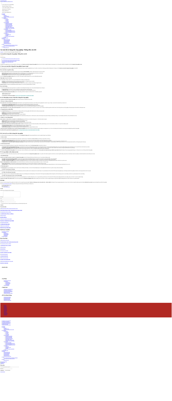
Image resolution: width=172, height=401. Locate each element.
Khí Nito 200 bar (3, 217)
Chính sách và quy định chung (8, 289)
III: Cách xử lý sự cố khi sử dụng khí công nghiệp (9, 61)
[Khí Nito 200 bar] (3, 215)
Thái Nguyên (6, 313)
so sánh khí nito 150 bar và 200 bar (6, 213)
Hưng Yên (5, 309)
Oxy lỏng (7, 333)
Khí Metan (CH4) (8, 34)
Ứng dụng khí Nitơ (6, 41)
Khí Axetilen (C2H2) (9, 26)
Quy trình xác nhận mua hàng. (8, 290)
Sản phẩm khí (4, 17)
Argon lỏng (7, 21)
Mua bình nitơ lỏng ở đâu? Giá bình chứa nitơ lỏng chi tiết (11, 210)
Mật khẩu (2, 368)
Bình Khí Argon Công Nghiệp (10, 28)
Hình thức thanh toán (7, 292)
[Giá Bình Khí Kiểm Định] (4, 222)
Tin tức (3, 44)
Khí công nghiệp (6, 22)
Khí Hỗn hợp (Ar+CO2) (9, 25)
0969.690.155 (7, 272)
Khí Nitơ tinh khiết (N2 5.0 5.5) (10, 30)
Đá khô (5, 37)
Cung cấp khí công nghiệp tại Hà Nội (9, 358)
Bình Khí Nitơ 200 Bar (9, 23)
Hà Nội (5, 305)
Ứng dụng (3, 38)
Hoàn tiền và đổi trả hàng (7, 300)
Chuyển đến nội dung (3, 0)
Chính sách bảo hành (7, 298)
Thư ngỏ (5, 15)
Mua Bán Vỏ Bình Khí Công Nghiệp (7, 220)
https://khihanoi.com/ (7, 186)
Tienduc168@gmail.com (7, 273)
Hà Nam (5, 306)
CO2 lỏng (7, 19)
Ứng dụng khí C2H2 (7, 39)
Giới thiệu (3, 14)
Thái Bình (5, 312)
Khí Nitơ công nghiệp (9, 24)
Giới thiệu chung (6, 16)
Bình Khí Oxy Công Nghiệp (10, 27)
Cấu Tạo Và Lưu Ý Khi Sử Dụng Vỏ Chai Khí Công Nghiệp (24, 95)
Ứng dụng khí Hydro (7, 40)
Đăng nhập (2, 370)
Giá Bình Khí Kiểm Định (5, 224)
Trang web (1, 201)
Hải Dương (5, 307)
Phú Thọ (5, 311)
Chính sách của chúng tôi (5, 321)
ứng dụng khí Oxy (6, 354)
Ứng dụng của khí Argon (7, 43)
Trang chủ (3, 13)
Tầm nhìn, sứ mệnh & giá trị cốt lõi (9, 329)
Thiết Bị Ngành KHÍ (5, 350)
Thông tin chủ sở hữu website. (8, 293)
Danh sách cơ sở (6, 47)
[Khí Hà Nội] (6, 1)
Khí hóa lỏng (6, 18)
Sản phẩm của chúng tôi (5, 231)
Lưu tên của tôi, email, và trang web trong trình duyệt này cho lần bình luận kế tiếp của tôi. (14, 203)
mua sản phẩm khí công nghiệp (7, 183)
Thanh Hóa (5, 314)
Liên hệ (3, 46)
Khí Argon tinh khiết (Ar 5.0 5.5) (10, 31)
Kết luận (3, 62)
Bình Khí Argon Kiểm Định (5, 227)
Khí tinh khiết (6, 234)
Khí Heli (7, 35)
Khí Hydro (7, 346)
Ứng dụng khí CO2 (6, 42)
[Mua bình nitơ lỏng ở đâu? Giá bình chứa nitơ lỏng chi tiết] (9, 208)
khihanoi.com (7, 275)
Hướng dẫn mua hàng (7, 299)
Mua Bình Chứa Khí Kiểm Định (5, 259)
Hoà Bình (5, 308)
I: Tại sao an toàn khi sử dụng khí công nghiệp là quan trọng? (11, 58)
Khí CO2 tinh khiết (8, 29)
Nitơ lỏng (7, 20)
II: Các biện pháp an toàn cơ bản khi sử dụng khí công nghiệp (11, 60)
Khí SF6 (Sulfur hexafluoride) (10, 36)
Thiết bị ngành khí (4, 236)
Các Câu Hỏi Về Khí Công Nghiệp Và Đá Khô (10, 45)
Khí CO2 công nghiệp (9, 337)
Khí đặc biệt (5, 235)
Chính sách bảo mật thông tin (8, 291)
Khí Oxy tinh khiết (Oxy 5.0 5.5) (10, 32)
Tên (0, 198)
